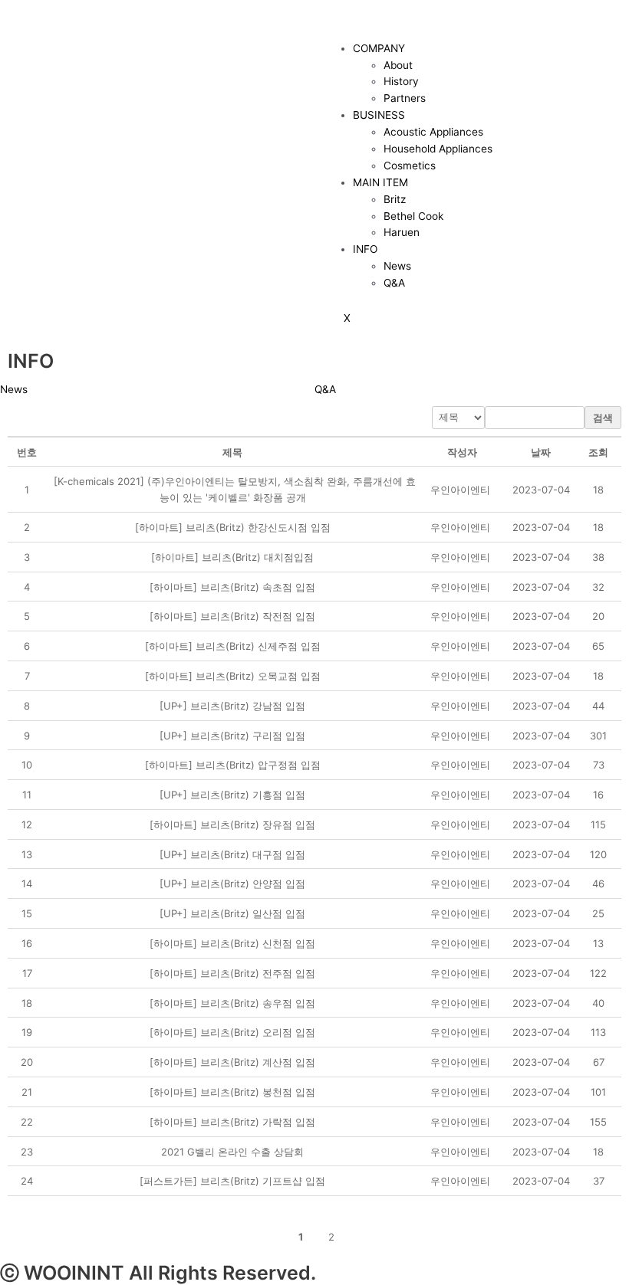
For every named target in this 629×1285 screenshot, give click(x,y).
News (397, 266)
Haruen (402, 232)
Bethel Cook (413, 216)
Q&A (394, 283)
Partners (405, 98)
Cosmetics (410, 165)
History (401, 81)
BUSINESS (379, 115)
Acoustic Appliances (433, 132)
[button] (460, 490)
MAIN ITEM (380, 182)
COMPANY (379, 48)
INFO (365, 249)
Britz (395, 199)
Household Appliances (438, 149)
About (398, 65)
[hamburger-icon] (343, 19)
